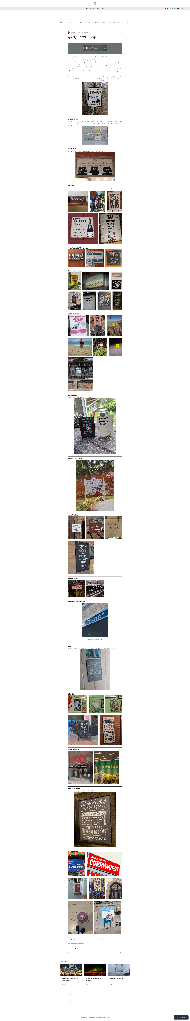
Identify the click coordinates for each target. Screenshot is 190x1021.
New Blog (87, 22)
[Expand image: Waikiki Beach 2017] (80, 347)
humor (100, 939)
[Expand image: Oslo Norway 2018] (107, 917)
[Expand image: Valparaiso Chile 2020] (80, 374)
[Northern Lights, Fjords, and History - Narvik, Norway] (95, 970)
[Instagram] (165, 8)
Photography (81, 943)
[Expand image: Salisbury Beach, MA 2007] (95, 281)
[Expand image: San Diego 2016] (117, 301)
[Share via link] (79, 948)
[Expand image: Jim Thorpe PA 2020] (76, 864)
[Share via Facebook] (68, 948)
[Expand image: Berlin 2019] (104, 864)
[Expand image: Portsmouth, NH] (83, 730)
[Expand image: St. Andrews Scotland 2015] (77, 888)
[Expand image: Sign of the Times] (80, 917)
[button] (128, 22)
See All (128, 961)
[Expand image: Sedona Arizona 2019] (113, 527)
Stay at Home (112, 22)
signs (84, 939)
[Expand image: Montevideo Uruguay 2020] (80, 767)
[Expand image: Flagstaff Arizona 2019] (95, 527)
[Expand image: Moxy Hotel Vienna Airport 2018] (95, 588)
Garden (104, 22)
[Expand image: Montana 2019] (97, 325)
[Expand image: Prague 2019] (114, 888)
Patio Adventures (96, 22)
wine (89, 939)
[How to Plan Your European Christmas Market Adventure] (71, 970)
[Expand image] (78, 201)
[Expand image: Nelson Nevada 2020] (76, 527)
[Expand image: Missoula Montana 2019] (116, 281)
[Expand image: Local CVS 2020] (106, 767)
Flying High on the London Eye (116, 978)
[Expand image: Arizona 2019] (114, 325)
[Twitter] (168, 8)
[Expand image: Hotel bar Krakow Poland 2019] (104, 301)
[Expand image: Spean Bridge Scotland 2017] (89, 301)
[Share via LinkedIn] (75, 948)
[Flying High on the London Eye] (119, 970)
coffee (78, 939)
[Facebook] (170, 8)
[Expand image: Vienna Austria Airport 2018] (81, 557)
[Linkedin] (174, 8)
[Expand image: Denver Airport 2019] (115, 347)
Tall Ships (69, 22)
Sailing (75, 22)
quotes (94, 939)
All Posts (62, 22)
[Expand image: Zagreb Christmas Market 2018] (76, 588)
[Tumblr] (172, 8)
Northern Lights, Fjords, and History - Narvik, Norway (94, 979)
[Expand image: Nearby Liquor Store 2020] (97, 888)
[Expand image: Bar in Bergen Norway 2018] (74, 301)
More (119, 22)
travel (81, 22)
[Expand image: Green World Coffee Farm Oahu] (77, 704)
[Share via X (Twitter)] (72, 948)
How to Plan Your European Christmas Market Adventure (70, 979)
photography (72, 939)
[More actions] (121, 32)
